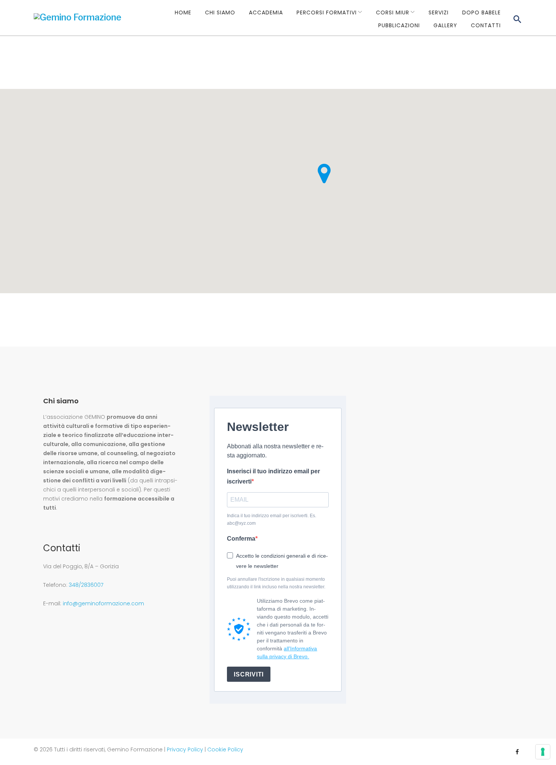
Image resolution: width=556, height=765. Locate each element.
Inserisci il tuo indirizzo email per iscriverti (273, 476)
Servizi (439, 12)
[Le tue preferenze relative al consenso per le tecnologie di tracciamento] (543, 752)
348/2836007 (86, 585)
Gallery (445, 25)
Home (183, 12)
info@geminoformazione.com (103, 603)
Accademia (266, 12)
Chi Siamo (220, 12)
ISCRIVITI (248, 674)
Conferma (241, 538)
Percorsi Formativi (327, 12)
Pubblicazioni (399, 25)
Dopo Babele (481, 12)
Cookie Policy (225, 749)
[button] (324, 173)
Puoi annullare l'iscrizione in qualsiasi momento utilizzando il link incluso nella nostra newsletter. (276, 583)
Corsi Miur (392, 12)
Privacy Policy (185, 749)
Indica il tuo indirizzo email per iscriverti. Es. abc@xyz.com (271, 519)
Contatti (486, 25)
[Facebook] (517, 747)
